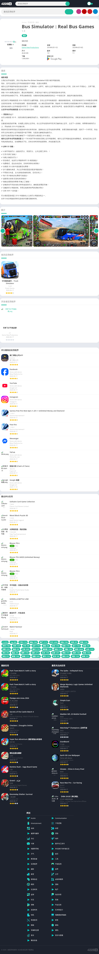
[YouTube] (84, 11)
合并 (36, 646)
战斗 (76, 646)
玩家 (35, 653)
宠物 (46, 646)
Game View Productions (30, 47)
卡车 (26, 646)
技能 (86, 646)
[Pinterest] (89, 11)
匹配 (83, 642)
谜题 (36, 656)
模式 (36, 649)
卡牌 (16, 646)
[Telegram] (95, 11)
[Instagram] (78, 11)
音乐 (56, 656)
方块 (25, 649)
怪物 (66, 646)
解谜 (15, 656)
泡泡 (58, 649)
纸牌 (76, 653)
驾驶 (75, 656)
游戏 (79, 649)
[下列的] (96, 231)
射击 (55, 646)
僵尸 (43, 642)
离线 (66, 653)
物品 (15, 653)
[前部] (2, 231)
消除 (68, 649)
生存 (45, 653)
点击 (89, 649)
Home (24, 22)
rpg (13, 642)
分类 (74, 642)
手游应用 (31, 22)
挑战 (16, 649)
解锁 (25, 656)
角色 (6, 656)
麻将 (85, 656)
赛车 (46, 656)
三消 (23, 642)
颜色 (65, 656)
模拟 (37, 22)
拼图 (6, 649)
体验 (33, 642)
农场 (64, 642)
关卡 (53, 642)
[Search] (67, 4)
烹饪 (6, 653)
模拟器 (47, 649)
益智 (55, 653)
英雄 (86, 653)
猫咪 (25, 653)
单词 (6, 646)
